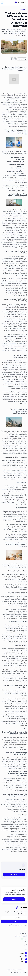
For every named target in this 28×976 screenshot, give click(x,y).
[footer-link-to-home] (21, 907)
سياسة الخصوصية (11, 925)
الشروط (25, 969)
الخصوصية (20, 969)
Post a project (14, 874)
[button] (2, 3)
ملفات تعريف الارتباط (12, 969)
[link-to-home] (20, 2)
